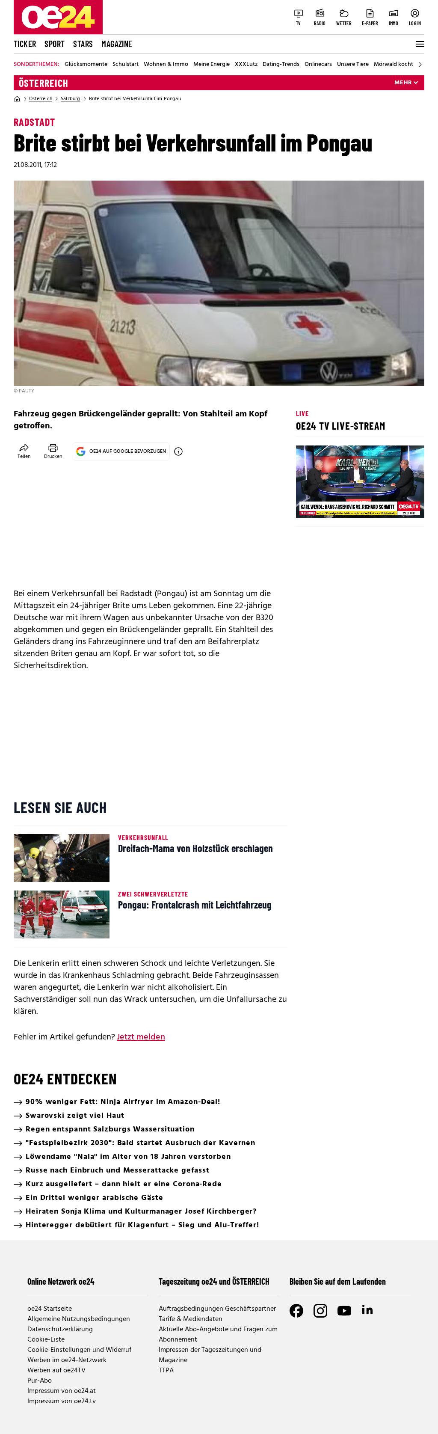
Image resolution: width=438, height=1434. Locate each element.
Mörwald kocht (393, 64)
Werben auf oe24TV (56, 1370)
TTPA (166, 1370)
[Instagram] (320, 1311)
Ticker (25, 44)
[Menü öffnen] (419, 44)
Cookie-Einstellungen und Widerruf (79, 1350)
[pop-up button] (397, 504)
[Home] (17, 98)
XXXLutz (246, 64)
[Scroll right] (420, 64)
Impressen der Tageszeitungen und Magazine (210, 1355)
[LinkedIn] (368, 1311)
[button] (310, 504)
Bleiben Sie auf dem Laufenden (338, 1281)
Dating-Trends (281, 64)
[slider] (338, 504)
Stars (83, 44)
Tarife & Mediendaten (190, 1319)
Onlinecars (318, 64)
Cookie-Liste (46, 1339)
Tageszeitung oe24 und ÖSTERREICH (214, 1281)
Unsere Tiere (353, 64)
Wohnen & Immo (166, 64)
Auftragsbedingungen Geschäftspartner (217, 1309)
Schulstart (125, 64)
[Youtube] (344, 1311)
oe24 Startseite (49, 1309)
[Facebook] (296, 1311)
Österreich (43, 83)
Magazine (116, 44)
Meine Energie (211, 64)
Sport (54, 44)
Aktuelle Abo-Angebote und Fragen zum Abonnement (218, 1334)
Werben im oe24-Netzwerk (67, 1360)
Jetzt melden (141, 1037)
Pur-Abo (39, 1380)
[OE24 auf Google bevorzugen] (178, 451)
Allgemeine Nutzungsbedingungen (78, 1319)
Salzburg (70, 98)
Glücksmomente (86, 64)
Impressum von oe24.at (61, 1391)
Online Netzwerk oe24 (61, 1281)
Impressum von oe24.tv (61, 1401)
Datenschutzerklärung (60, 1329)
